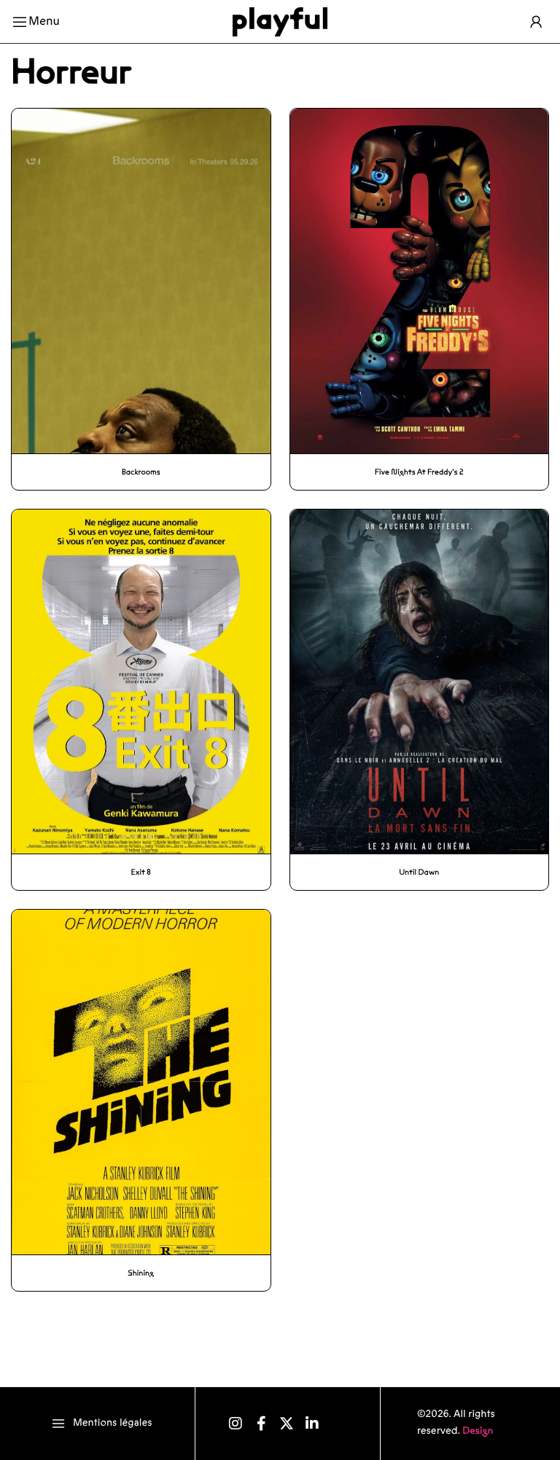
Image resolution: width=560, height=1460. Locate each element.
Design (477, 1430)
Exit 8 (141, 872)
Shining (141, 1273)
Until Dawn (419, 872)
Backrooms (141, 472)
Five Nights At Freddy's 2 (419, 472)
